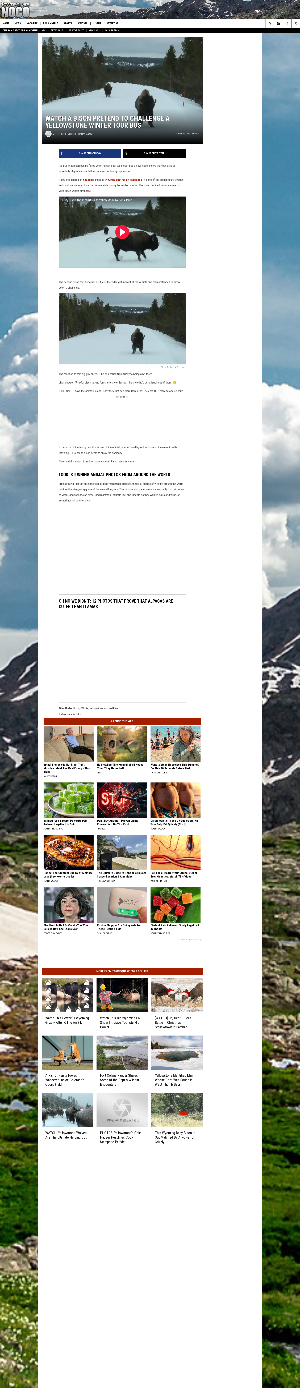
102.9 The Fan (112, 30)
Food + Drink (50, 23)
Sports (68, 23)
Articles (77, 714)
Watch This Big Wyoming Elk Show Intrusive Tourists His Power (120, 1022)
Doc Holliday (58, 134)
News (18, 23)
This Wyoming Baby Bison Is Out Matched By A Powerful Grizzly (175, 1137)
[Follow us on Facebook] (287, 23)
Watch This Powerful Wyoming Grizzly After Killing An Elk (67, 1020)
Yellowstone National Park (104, 708)
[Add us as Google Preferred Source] (278, 23)
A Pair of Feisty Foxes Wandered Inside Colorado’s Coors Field (65, 1080)
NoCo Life (32, 23)
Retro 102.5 (57, 30)
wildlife (85, 708)
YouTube (88, 179)
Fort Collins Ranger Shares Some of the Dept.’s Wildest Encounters (119, 1080)
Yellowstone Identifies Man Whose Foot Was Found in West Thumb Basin (174, 1080)
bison (76, 708)
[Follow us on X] (295, 23)
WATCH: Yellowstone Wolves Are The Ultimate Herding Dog (66, 1135)
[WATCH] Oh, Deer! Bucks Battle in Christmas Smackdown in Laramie (173, 1022)
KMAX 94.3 (94, 30)
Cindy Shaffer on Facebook (125, 179)
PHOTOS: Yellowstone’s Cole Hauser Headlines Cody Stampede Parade (120, 1137)
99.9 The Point (76, 30)
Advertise (112, 23)
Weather (83, 23)
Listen (97, 23)
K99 (43, 30)
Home (6, 23)
